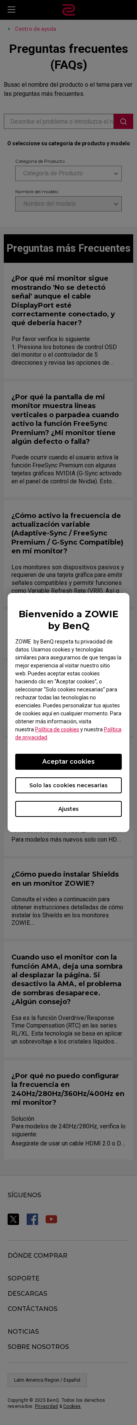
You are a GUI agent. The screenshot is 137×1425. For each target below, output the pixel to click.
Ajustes (68, 808)
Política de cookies (57, 729)
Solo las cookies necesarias (68, 785)
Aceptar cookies (68, 761)
